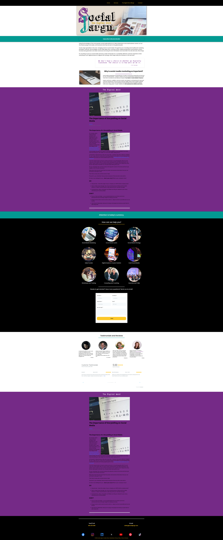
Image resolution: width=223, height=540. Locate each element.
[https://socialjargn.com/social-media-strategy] (134, 234)
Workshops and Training (89, 283)
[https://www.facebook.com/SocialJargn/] (83, 534)
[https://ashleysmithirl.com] (134, 274)
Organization (99, 301)
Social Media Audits (111, 243)
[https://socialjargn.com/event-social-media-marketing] (134, 254)
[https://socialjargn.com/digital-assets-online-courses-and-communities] (111, 254)
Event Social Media (134, 263)
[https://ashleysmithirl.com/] (88, 274)
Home (108, 3)
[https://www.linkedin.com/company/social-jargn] (102, 534)
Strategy (90, 124)
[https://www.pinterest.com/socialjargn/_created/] (130, 534)
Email (113, 301)
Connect (140, 3)
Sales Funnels (89, 263)
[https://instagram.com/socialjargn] (92, 534)
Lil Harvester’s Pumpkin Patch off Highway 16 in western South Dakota (94, 148)
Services (116, 3)
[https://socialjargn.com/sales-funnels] (88, 254)
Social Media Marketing (89, 243)
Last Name (114, 295)
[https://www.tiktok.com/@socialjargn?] (140, 534)
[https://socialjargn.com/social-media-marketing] (88, 234)
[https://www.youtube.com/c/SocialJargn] (121, 534)
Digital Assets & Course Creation (111, 263)
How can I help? (100, 307)
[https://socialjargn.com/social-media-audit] (111, 234)
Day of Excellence (139, 351)
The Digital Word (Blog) (128, 3)
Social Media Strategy (134, 243)
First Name (99, 295)
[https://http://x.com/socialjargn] (111, 534)
